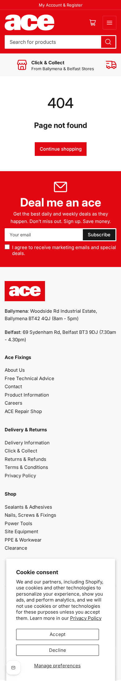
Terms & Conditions (26, 467)
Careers (13, 403)
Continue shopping (61, 149)
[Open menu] (109, 23)
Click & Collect (21, 451)
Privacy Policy (85, 618)
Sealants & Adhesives (28, 507)
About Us (15, 370)
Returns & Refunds (25, 459)
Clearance (16, 548)
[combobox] (60, 42)
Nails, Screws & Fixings (30, 515)
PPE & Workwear (23, 540)
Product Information (27, 395)
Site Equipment (21, 531)
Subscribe (99, 235)
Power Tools (18, 523)
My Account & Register (61, 4)
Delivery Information (27, 443)
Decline (57, 650)
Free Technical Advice (29, 378)
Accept (57, 634)
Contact (13, 386)
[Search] (108, 42)
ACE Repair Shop (23, 411)
